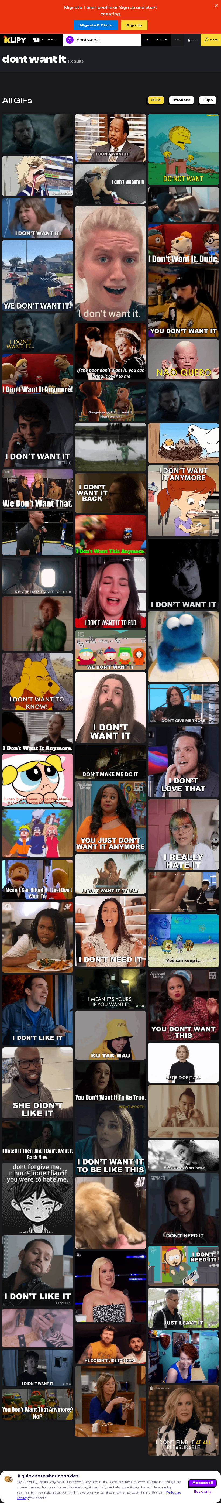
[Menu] (177, 40)
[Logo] (14, 40)
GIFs (156, 100)
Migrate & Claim (95, 25)
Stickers (181, 100)
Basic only (203, 1492)
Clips (207, 100)
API (146, 40)
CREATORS (161, 40)
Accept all (202, 1483)
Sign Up (134, 25)
